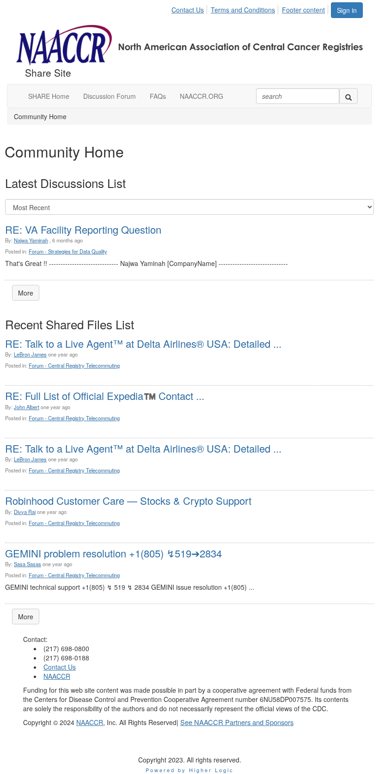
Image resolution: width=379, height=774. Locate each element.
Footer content (303, 9)
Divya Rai (25, 511)
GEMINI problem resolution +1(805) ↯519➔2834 (113, 553)
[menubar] (251, 8)
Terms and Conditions (243, 9)
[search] (348, 96)
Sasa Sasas (27, 564)
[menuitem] (190, 8)
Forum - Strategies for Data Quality (68, 251)
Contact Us (187, 9)
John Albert (26, 407)
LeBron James (30, 354)
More (25, 292)
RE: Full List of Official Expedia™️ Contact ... (104, 395)
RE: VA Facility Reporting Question (83, 229)
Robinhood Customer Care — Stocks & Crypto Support (128, 500)
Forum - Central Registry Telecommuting (74, 365)
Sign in (347, 10)
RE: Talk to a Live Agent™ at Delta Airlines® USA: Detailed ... (143, 343)
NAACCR (56, 676)
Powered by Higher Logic (190, 770)
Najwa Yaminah (31, 240)
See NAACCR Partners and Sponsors (236, 722)
